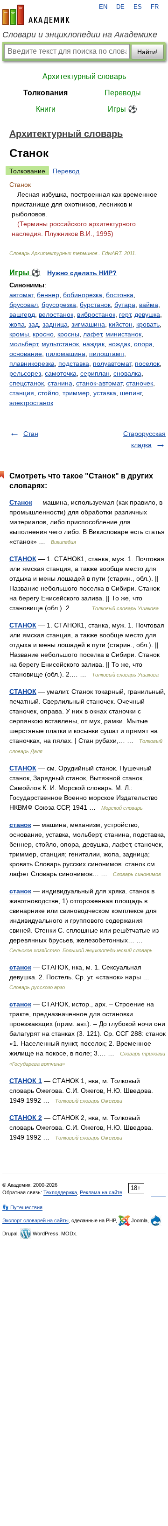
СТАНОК (22, 559)
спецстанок (26, 383)
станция (21, 393)
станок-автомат (99, 383)
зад (33, 324)
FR (155, 7)
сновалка (127, 373)
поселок (147, 363)
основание (25, 353)
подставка (73, 363)
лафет (92, 334)
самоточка (61, 373)
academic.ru (36, 15)
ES (137, 7)
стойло (48, 393)
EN (103, 7)
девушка (147, 314)
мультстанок (60, 344)
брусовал (23, 304)
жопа (17, 324)
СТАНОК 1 (25, 1080)
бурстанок (95, 304)
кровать (148, 324)
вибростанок (96, 314)
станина (60, 383)
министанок (123, 334)
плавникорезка (32, 363)
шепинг (130, 393)
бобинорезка (82, 295)
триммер (76, 393)
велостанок (56, 314)
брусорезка (59, 304)
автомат (21, 295)
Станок (20, 502)
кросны (68, 334)
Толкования (45, 93)
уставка (104, 393)
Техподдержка (60, 1192)
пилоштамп (106, 353)
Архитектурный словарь (84, 76)
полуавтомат (112, 363)
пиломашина (65, 353)
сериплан (95, 373)
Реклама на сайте (101, 1192)
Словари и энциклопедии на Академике (79, 34)
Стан (30, 433)
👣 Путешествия (22, 1207)
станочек (139, 383)
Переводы (123, 93)
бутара (124, 304)
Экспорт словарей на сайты (35, 1220)
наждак (94, 344)
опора (143, 344)
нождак (119, 344)
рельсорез (25, 373)
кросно (43, 334)
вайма (148, 304)
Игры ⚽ (122, 109)
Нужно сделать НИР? (82, 273)
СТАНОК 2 (25, 1117)
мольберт (23, 344)
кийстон (121, 324)
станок (20, 824)
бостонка (119, 295)
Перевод (66, 171)
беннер (48, 295)
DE (120, 7)
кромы (19, 334)
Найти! (147, 52)
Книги (46, 109)
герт (125, 314)
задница (55, 324)
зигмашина (88, 324)
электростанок (31, 402)
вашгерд (22, 314)
